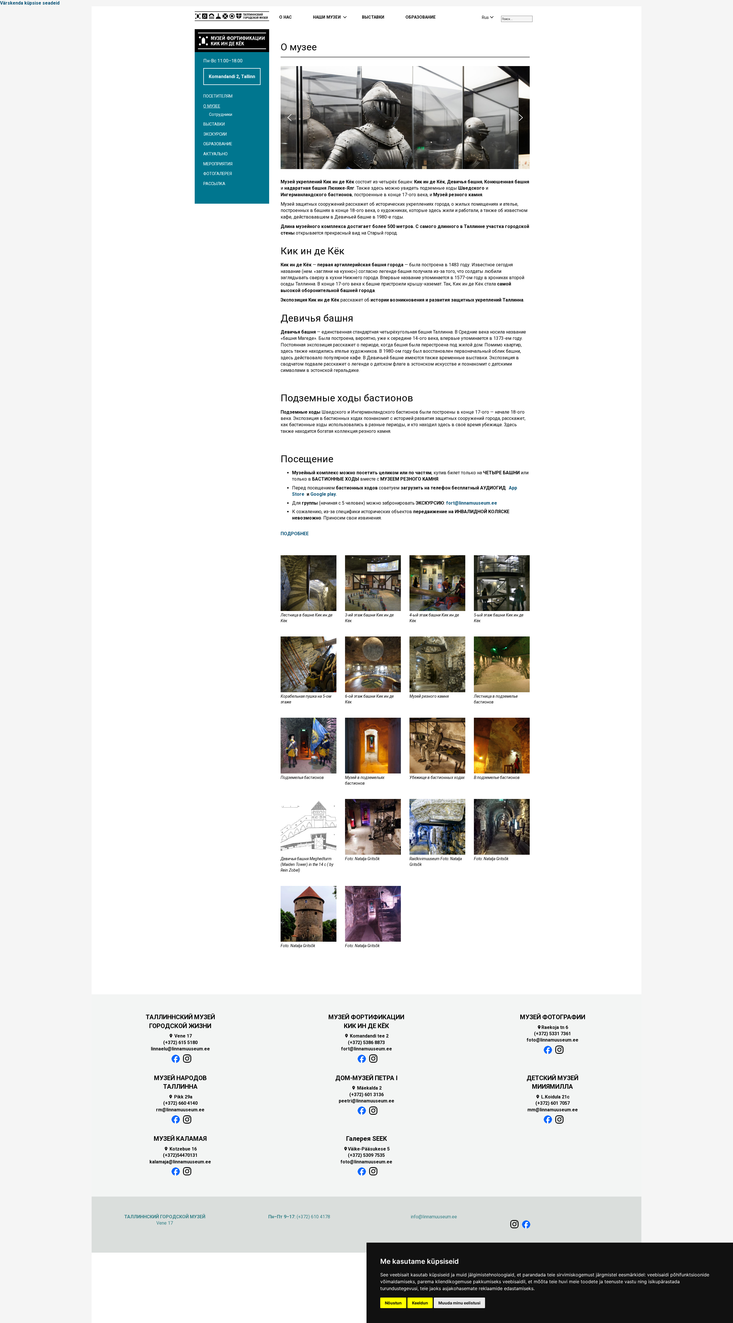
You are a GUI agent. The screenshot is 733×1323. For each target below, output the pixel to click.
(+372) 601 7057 (552, 1103)
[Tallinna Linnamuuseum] (232, 17)
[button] (289, 117)
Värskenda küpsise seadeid (30, 3)
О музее (211, 106)
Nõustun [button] (393, 1302)
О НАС (285, 17)
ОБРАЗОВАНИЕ (420, 17)
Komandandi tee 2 (366, 1036)
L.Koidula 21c (552, 1097)
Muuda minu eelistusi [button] (459, 1302)
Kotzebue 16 (180, 1149)
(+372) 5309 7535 (366, 1155)
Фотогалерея (217, 173)
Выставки (214, 124)
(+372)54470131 (180, 1155)
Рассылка (214, 183)
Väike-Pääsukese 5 (366, 1149)
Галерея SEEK (366, 1138)
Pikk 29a (180, 1097)
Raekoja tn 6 (552, 1027)
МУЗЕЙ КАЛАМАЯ (180, 1138)
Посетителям (217, 96)
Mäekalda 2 (366, 1088)
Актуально (215, 154)
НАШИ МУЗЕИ (327, 17)
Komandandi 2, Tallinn (232, 76)
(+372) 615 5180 (180, 1042)
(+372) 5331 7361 (552, 1033)
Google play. (323, 494)
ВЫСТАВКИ (373, 17)
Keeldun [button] (420, 1302)
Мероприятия (217, 164)
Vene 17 (180, 1036)
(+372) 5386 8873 (366, 1042)
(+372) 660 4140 (180, 1103)
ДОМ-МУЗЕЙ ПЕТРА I (366, 1078)
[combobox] (517, 19)
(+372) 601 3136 (366, 1094)
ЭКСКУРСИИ (215, 134)
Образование (217, 144)
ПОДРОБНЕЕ (295, 533)
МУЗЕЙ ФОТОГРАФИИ (552, 1017)
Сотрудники (220, 114)
